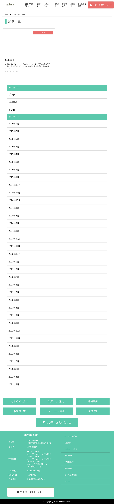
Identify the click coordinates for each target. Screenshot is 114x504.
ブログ (11, 94)
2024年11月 (14, 192)
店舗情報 (72, 5)
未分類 (11, 110)
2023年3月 (13, 308)
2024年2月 (13, 223)
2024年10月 (14, 200)
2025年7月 (13, 131)
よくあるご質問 (82, 5)
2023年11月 (14, 246)
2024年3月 (13, 215)
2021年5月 (13, 377)
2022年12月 (14, 331)
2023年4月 (13, 300)
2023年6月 (13, 285)
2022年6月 (13, 369)
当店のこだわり (56, 401)
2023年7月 (13, 277)
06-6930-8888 (33, 471)
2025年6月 (13, 139)
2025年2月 (13, 169)
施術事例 (57, 5)
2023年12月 (14, 238)
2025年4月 (13, 154)
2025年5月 (13, 146)
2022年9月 (13, 346)
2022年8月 (13, 354)
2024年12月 (14, 185)
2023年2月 (13, 315)
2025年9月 (13, 123)
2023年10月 (14, 254)
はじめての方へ (29, 5)
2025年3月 (13, 162)
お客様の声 (64, 5)
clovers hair (31, 434)
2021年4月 (13, 384)
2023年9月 (13, 262)
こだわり (38, 5)
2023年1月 (13, 323)
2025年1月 (13, 177)
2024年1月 (13, 231)
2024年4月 (13, 208)
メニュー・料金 (48, 5)
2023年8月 (13, 269)
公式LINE (31, 475)
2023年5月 (13, 292)
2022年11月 (14, 338)
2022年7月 (13, 361)
